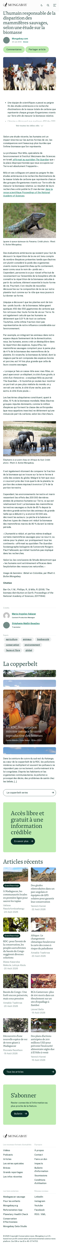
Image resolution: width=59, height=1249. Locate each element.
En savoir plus (21, 841)
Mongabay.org (10, 1205)
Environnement (32, 645)
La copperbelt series (17, 792)
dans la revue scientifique (28, 192)
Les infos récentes (12, 1176)
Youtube (38, 1205)
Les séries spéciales (13, 1163)
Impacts (38, 1163)
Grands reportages (13, 1172)
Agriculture (11, 639)
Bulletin (18, 1113)
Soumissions (40, 1175)
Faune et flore (13, 650)
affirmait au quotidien (31, 159)
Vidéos (6, 1150)
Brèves (6, 1168)
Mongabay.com (20, 38)
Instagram (39, 1201)
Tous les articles (14, 1072)
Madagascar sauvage (14, 1196)
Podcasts (8, 1154)
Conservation (12, 645)
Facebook (39, 1210)
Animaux (27, 639)
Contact (38, 1154)
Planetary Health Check (15, 1214)
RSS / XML (40, 1214)
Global (25, 42)
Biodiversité (43, 639)
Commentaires (14, 49)
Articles (7, 1159)
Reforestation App (12, 1210)
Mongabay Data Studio (15, 1226)
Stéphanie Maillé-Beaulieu (26, 623)
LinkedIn (38, 1196)
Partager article (37, 49)
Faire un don (40, 1159)
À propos (39, 1150)
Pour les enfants (11, 1201)
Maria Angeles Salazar (24, 614)
